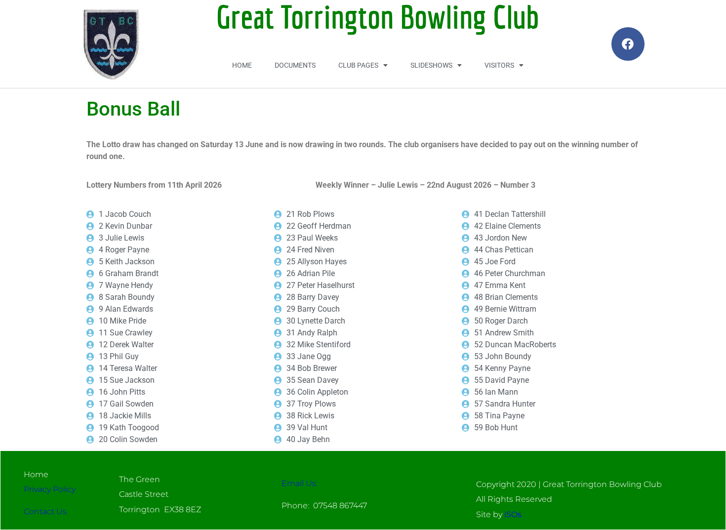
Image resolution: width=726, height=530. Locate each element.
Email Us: (300, 483)
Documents (295, 65)
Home (242, 65)
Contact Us (45, 511)
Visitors (499, 65)
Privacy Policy (50, 489)
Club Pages (358, 65)
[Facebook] (628, 43)
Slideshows (431, 65)
